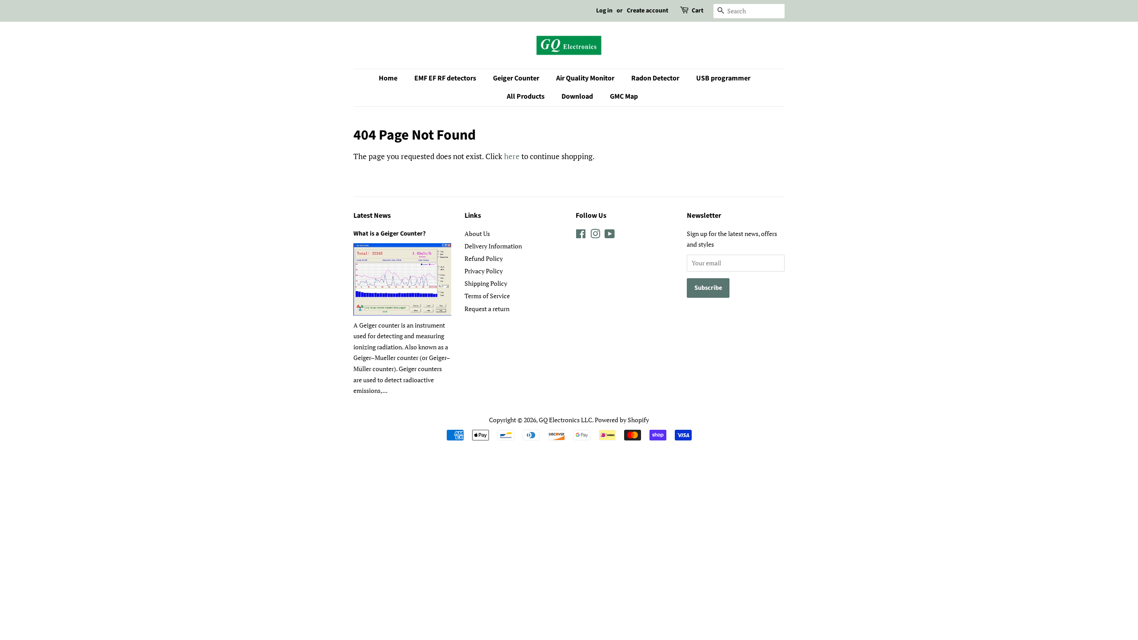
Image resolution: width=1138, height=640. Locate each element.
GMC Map (624, 96)
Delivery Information (493, 246)
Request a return (487, 308)
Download (577, 96)
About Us (477, 233)
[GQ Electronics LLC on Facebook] (581, 235)
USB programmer (723, 78)
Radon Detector (655, 78)
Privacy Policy (484, 271)
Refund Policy (484, 258)
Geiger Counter (516, 78)
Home (388, 78)
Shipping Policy (486, 283)
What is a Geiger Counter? (389, 233)
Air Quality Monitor (585, 78)
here (512, 156)
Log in (604, 10)
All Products (526, 96)
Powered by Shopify (622, 420)
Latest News (372, 215)
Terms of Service (487, 296)
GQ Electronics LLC (565, 420)
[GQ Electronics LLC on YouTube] (610, 235)
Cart (697, 10)
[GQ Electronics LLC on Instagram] (595, 235)
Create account (647, 10)
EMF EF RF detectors (445, 78)
